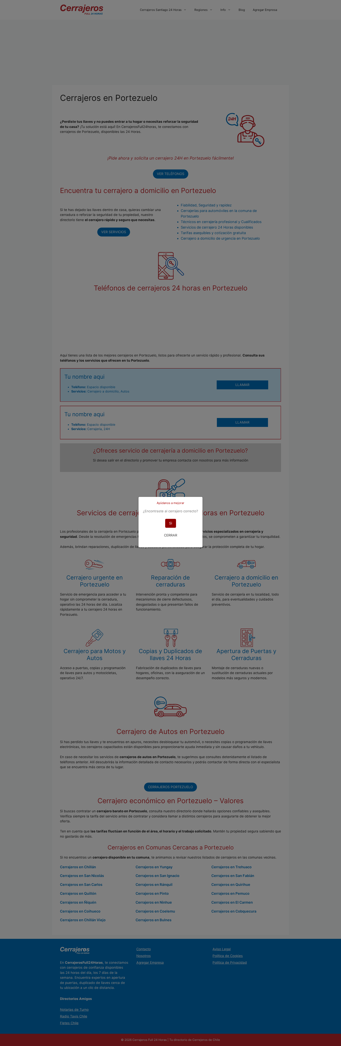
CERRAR (170, 535)
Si (170, 523)
